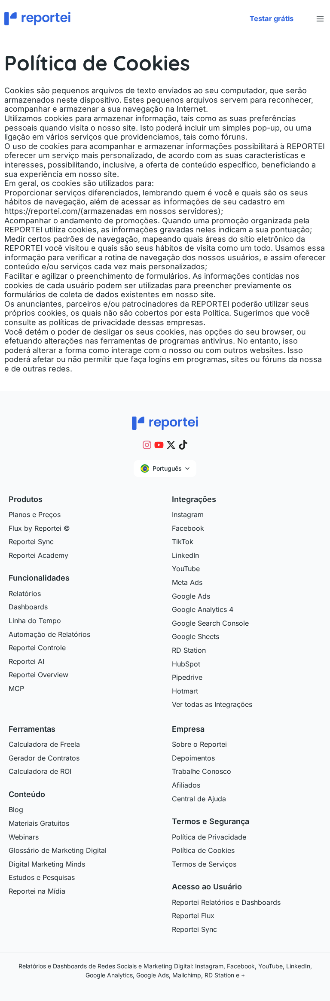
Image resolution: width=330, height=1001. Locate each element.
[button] (271, 19)
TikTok (182, 541)
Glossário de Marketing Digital (58, 850)
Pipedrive (187, 677)
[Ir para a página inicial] (165, 422)
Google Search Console (210, 623)
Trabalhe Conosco (201, 771)
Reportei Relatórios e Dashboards (226, 902)
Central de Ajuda (199, 798)
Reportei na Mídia (37, 891)
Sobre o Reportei (199, 744)
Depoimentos (193, 758)
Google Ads (191, 596)
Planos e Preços (35, 514)
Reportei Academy (38, 555)
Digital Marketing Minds (47, 864)
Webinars (24, 837)
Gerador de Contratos (44, 758)
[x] (171, 445)
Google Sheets (195, 636)
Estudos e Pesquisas (42, 877)
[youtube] (159, 445)
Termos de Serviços (204, 864)
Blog (16, 809)
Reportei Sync (31, 541)
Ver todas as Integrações (212, 704)
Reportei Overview (38, 674)
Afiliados (186, 785)
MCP (16, 688)
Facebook (188, 528)
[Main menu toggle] (320, 19)
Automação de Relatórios (49, 634)
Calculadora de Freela (44, 744)
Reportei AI (26, 661)
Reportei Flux (193, 915)
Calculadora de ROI (40, 771)
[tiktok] (183, 445)
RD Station (189, 650)
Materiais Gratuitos (39, 823)
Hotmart (185, 691)
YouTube (186, 568)
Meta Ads (187, 582)
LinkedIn (185, 555)
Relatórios (25, 593)
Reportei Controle (37, 647)
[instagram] (147, 445)
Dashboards (28, 606)
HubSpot (186, 664)
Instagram (188, 514)
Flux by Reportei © (39, 528)
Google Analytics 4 (202, 609)
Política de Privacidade (209, 837)
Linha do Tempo (35, 620)
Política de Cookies (203, 850)
